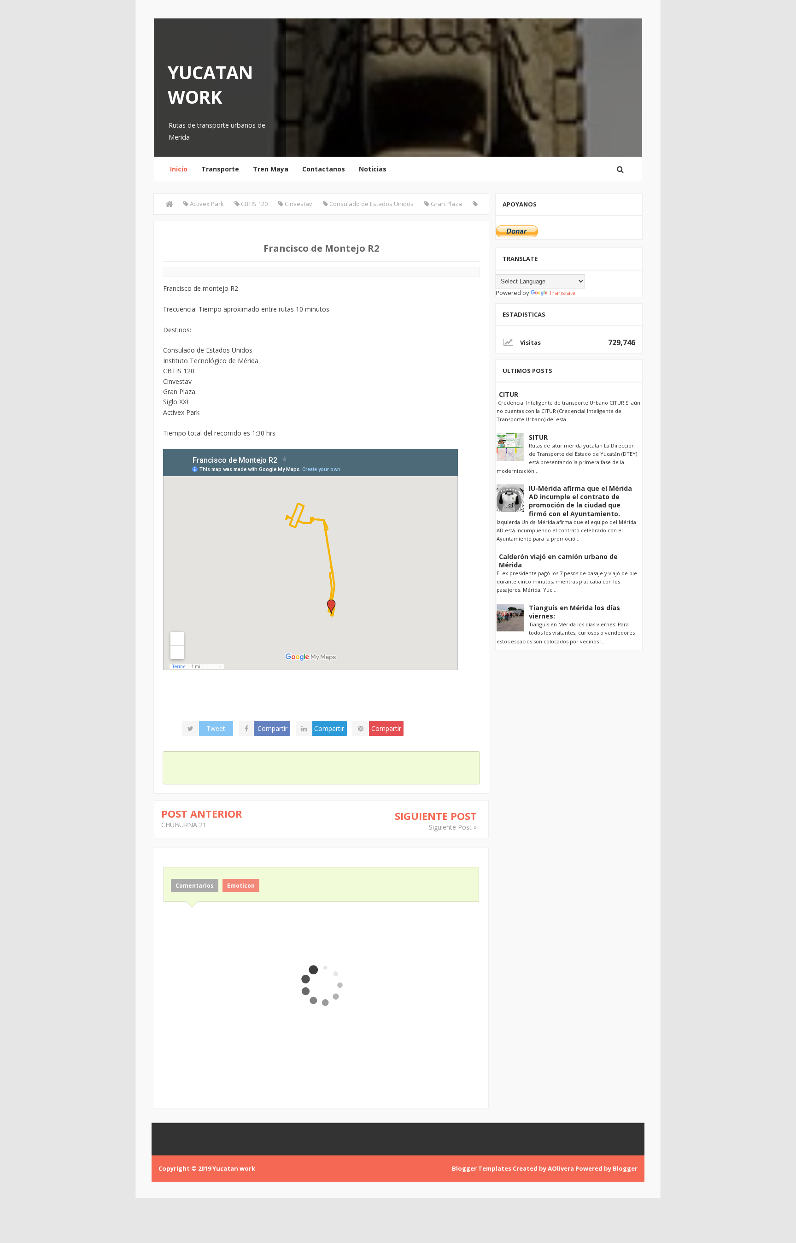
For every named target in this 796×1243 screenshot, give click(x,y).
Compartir (272, 728)
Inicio (178, 169)
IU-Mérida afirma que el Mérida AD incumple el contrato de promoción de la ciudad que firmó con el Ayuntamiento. (580, 501)
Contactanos (323, 169)
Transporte (220, 169)
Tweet (215, 728)
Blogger (625, 1168)
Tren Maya (270, 169)
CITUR (508, 394)
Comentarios (195, 886)
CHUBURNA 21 (183, 824)
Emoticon (241, 886)
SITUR (538, 437)
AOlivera (561, 1168)
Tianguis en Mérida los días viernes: (574, 611)
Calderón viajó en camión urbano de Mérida (558, 560)
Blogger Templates (481, 1168)
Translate (562, 293)
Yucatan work (210, 84)
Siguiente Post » (453, 827)
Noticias (372, 169)
